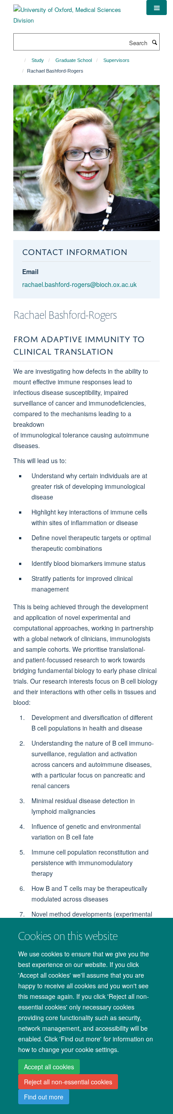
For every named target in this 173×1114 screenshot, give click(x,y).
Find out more (43, 1096)
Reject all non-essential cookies (68, 1081)
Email (30, 271)
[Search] (154, 42)
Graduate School (73, 60)
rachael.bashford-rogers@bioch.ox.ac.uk (79, 284)
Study (37, 60)
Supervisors (116, 60)
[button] (156, 7)
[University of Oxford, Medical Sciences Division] (73, 12)
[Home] (21, 60)
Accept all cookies (49, 1066)
